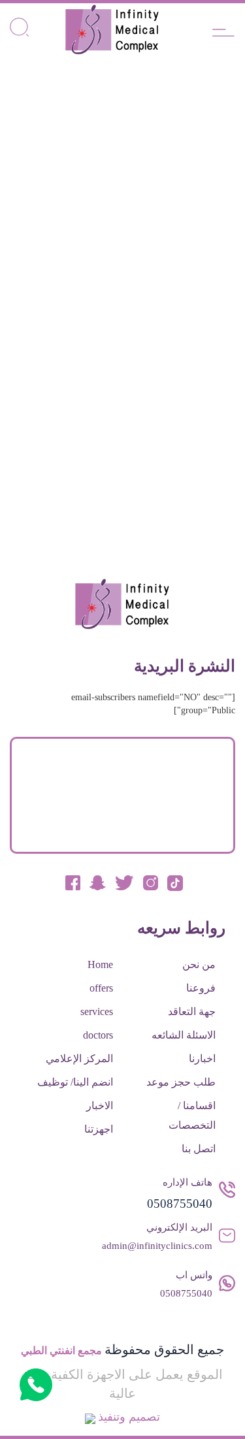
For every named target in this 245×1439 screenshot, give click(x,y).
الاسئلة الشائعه (184, 1035)
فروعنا (201, 988)
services (96, 1011)
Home (100, 964)
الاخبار (99, 1105)
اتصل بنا (199, 1148)
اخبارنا (202, 1058)
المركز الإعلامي (79, 1058)
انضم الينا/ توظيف (75, 1082)
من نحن (199, 964)
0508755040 (179, 1203)
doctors (98, 1035)
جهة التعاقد (192, 1011)
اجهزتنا (98, 1129)
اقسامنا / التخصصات (192, 1115)
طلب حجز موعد (181, 1082)
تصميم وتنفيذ (129, 1416)
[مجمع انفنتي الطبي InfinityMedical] (112, 30)
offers (101, 988)
